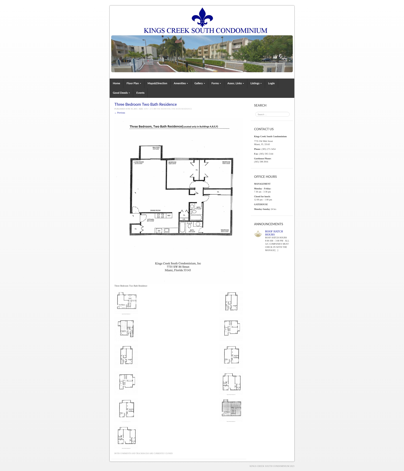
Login (271, 83)
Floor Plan (133, 83)
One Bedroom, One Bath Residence (174, 109)
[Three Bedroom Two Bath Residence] (178, 201)
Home (116, 83)
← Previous (119, 113)
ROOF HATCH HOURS (274, 233)
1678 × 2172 (148, 109)
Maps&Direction (157, 83)
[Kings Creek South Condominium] (202, 39)
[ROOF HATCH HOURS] (258, 234)
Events (140, 93)
